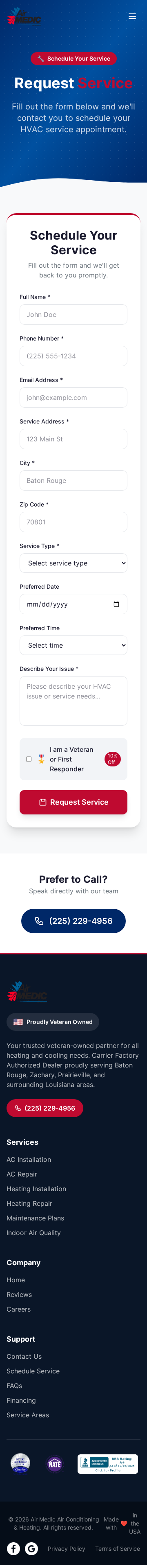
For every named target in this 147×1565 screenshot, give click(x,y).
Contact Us (24, 1356)
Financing (21, 1400)
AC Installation (29, 1159)
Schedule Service (33, 1371)
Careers (19, 1309)
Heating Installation (36, 1189)
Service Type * (39, 545)
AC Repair (22, 1174)
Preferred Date (39, 586)
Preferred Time (40, 627)
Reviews (19, 1294)
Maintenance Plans (35, 1218)
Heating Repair (29, 1203)
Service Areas (28, 1415)
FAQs (14, 1386)
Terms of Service (117, 1548)
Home (16, 1280)
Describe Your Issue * (49, 668)
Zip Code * (34, 504)
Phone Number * (42, 338)
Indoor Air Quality (34, 1233)
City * (27, 462)
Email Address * (41, 379)
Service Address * (44, 421)
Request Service (79, 802)
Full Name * (35, 296)
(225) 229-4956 (81, 921)
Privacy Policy (66, 1548)
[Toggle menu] (132, 16)
